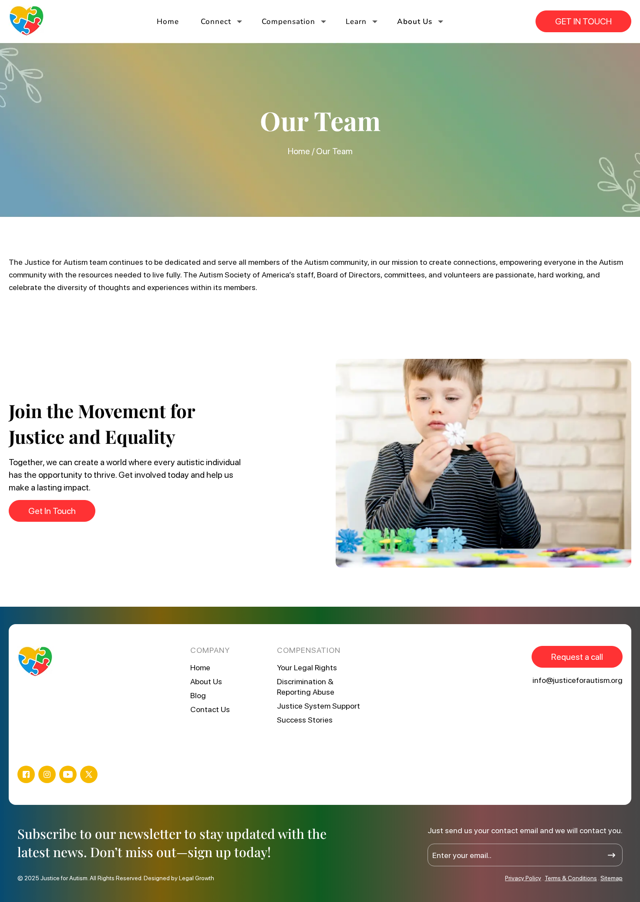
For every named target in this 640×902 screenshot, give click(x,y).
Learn (356, 22)
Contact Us (210, 709)
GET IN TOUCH (583, 21)
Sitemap (611, 878)
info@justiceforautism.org (577, 680)
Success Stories (305, 719)
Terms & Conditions (571, 878)
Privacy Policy (523, 878)
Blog (198, 695)
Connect (216, 22)
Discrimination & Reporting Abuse (305, 686)
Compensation (288, 22)
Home (168, 22)
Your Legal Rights (307, 667)
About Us (414, 22)
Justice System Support (318, 705)
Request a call (577, 657)
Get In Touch (52, 511)
